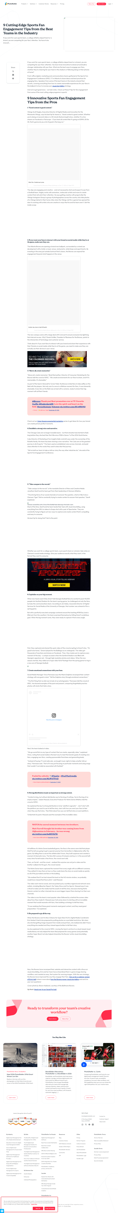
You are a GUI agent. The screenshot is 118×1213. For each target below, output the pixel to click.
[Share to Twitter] (13, 71)
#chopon (56, 407)
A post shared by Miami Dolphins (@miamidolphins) (54, 743)
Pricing (62, 4)
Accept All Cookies (49, 1208)
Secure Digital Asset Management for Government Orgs (14, 1149)
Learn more (13, 1097)
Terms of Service (98, 1137)
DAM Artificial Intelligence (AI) (49, 1153)
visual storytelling (58, 86)
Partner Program (81, 1140)
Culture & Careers (81, 1143)
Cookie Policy (34, 1204)
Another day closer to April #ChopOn (37, 327)
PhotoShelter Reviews (64, 1149)
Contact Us (102, 1116)
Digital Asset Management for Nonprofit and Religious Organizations (14, 1163)
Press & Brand (80, 1146)
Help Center (102, 1121)
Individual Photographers (30, 1179)
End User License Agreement (101, 1152)
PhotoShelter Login (81, 1155)
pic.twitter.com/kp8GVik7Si (45, 834)
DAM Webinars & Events (65, 1143)
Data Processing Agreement (101, 1158)
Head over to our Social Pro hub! (45, 989)
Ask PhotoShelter (81, 1149)
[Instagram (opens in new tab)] (82, 1124)
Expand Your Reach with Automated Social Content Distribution (48, 1178)
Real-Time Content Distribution (49, 1142)
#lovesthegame (44, 407)
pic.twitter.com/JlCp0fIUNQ (72, 407)
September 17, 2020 (55, 782)
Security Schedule (98, 1161)
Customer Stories (44, 4)
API (60, 1155)
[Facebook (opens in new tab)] (89, 1124)
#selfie (35, 404)
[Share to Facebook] (13, 78)
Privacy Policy (97, 1143)
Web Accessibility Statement (101, 1140)
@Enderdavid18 (46, 404)
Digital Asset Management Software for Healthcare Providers (13, 1156)
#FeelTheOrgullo (69, 776)
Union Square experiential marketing (50, 421)
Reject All (38, 1208)
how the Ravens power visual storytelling (65, 979)
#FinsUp (55, 776)
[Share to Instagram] (13, 75)
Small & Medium (28, 1174)
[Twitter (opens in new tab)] (86, 1124)
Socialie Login (80, 1158)
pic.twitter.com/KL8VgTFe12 (45, 778)
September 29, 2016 (54, 410)
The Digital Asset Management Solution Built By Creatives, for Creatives (31, 1153)
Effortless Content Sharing (48, 1150)
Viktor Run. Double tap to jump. (36, 182)
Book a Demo (101, 4)
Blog (60, 1137)
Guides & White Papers (64, 1146)
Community (62, 1152)
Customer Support (104, 1119)
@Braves (36, 401)
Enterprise (26, 1177)
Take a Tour (91, 4)
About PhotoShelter (82, 1152)
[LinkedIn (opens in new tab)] (93, 1124)
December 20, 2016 (53, 837)
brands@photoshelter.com (88, 1116)
